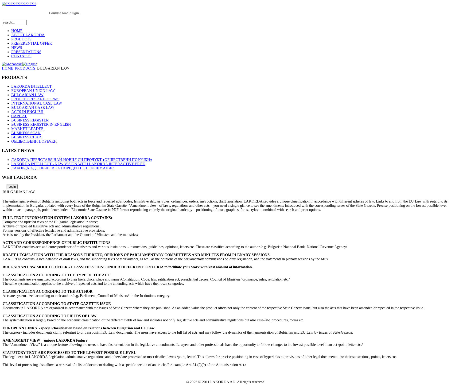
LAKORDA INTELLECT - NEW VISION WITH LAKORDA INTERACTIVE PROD (78, 164)
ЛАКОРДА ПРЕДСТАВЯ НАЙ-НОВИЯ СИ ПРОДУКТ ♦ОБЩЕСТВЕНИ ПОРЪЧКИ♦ (81, 160)
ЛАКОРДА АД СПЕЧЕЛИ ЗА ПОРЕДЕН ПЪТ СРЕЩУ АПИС (62, 168)
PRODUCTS (25, 68)
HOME (7, 68)
